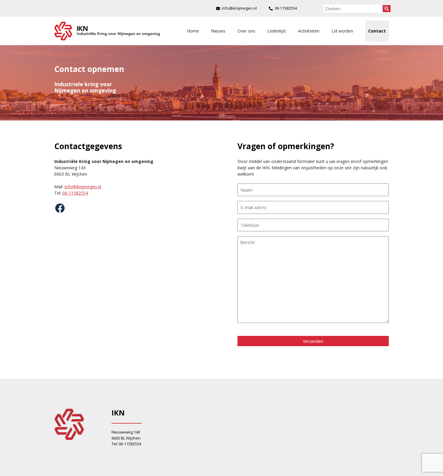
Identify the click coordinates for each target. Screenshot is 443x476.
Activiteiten (308, 31)
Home (193, 31)
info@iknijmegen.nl (239, 8)
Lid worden (342, 31)
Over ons (246, 31)
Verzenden (313, 341)
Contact (377, 31)
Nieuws (218, 31)
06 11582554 (286, 8)
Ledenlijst (276, 31)
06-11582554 (75, 193)
